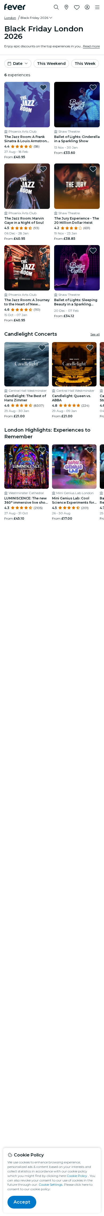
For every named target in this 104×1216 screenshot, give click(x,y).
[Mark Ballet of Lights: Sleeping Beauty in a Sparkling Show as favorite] (93, 250)
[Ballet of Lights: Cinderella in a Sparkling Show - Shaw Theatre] (77, 104)
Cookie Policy (77, 1176)
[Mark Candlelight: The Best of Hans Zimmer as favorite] (42, 347)
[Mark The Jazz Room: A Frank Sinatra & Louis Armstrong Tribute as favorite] (43, 87)
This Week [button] (85, 63)
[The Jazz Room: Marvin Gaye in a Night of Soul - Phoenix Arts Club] (27, 186)
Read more (91, 46)
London (10, 18)
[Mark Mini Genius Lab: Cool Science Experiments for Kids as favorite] (89, 450)
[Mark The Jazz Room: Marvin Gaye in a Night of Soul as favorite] (43, 169)
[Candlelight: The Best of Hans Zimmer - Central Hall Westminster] (26, 364)
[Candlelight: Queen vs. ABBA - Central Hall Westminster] (74, 364)
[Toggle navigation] (97, 7)
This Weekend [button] (51, 63)
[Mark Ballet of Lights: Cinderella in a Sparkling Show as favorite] (93, 87)
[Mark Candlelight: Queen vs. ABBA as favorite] (89, 347)
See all (95, 334)
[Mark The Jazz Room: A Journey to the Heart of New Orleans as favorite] (43, 250)
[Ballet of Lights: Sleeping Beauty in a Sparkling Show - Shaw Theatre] (77, 268)
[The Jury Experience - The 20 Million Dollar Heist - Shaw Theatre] (77, 186)
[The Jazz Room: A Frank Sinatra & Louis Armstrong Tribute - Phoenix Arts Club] (27, 104)
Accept (22, 1202)
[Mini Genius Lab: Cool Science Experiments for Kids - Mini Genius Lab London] (74, 466)
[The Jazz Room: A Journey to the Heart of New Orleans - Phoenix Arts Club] (27, 268)
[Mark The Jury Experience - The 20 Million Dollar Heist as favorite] (93, 169)
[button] (37, 17)
